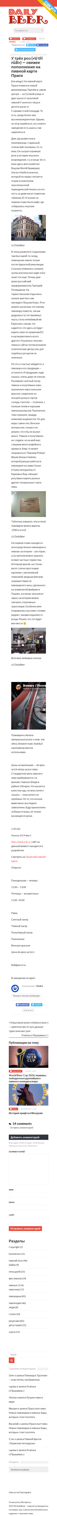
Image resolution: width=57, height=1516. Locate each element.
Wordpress (26, 1502)
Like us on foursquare (20, 1492)
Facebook (43, 45)
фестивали (15, 1278)
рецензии (14, 1320)
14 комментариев (26, 50)
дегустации (15, 1325)
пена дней (16, 1071)
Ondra (12, 42)
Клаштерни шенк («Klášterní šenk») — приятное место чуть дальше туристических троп (28, 1026)
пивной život (16, 1260)
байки (12, 1264)
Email (12, 1202)
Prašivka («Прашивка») (34, 1035)
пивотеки (14, 1289)
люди (14, 1109)
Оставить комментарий (21, 1127)
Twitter (32, 45)
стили (12, 1314)
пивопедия (15, 1303)
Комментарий (17, 1152)
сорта (12, 1331)
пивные (15, 39)
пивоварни (30, 39)
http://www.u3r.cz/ (21, 841)
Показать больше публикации (26, 995)
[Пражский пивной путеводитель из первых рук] (28, 23)
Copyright (14, 1247)
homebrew (14, 1253)
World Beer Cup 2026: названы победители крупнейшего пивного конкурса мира (27, 1078)
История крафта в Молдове (26, 1113)
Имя (11, 1190)
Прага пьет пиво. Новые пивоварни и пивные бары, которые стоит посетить (28, 1412)
